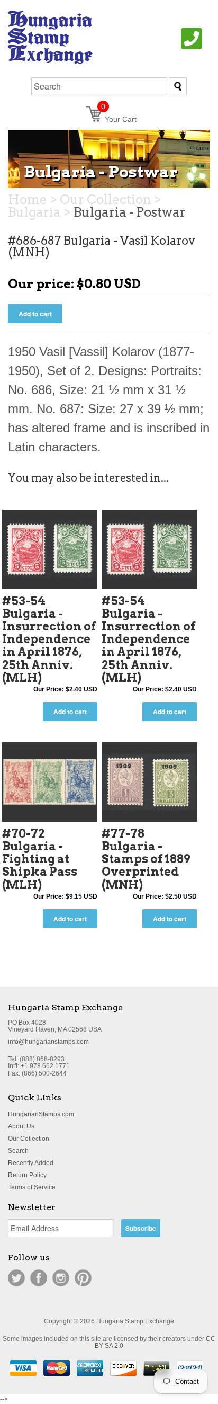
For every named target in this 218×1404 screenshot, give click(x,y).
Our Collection (28, 1138)
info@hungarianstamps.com (48, 1041)
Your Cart (119, 119)
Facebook (38, 1277)
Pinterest (83, 1277)
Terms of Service (32, 1187)
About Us (21, 1126)
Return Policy (27, 1175)
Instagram (60, 1277)
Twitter (16, 1277)
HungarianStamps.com (41, 1114)
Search (18, 1150)
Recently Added (30, 1163)
